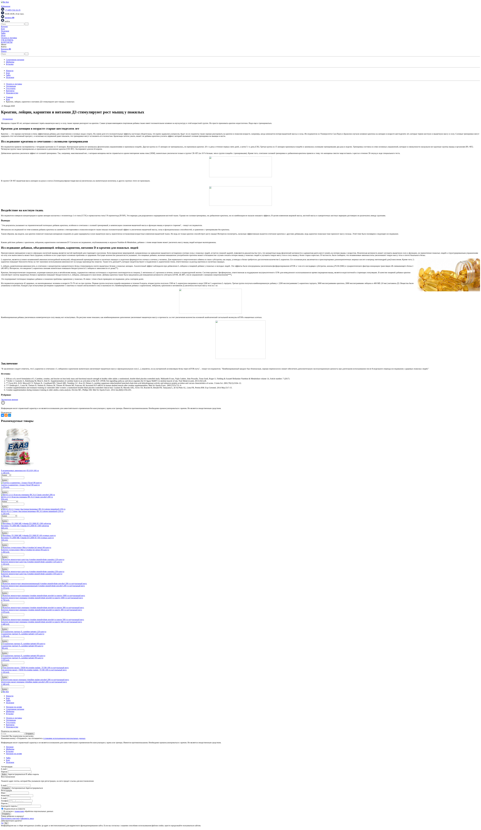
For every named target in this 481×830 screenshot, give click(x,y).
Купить (4, 480)
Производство (12, 93)
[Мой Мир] (9, 415)
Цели (3, 35)
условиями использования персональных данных (64, 738)
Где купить (10, 88)
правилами (19, 811)
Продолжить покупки (10, 818)
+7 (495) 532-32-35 (12, 10)
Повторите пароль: (9, 806)
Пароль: (4, 772)
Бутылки (10, 64)
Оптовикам (11, 86)
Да (2, 823)
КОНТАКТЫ (6, 42)
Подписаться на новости (14, 809)
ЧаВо (3, 33)
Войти (4, 774)
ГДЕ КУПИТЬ (7, 40)
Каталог (4, 26)
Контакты (10, 91)
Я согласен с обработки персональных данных (28, 811)
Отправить (30, 734)
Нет (6, 823)
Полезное (5, 31)
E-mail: (4, 769)
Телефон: (5, 801)
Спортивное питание (15, 60)
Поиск (4, 51)
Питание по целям (14, 707)
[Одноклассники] (6, 415)
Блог (3, 29)
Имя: (3, 793)
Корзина (6, 49)
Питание (10, 747)
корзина (9, 18)
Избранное (5, 6)
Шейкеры (10, 62)
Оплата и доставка (9, 38)
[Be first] (5, 2)
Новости (9, 71)
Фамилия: (5, 795)
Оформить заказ (27, 818)
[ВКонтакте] (2, 415)
